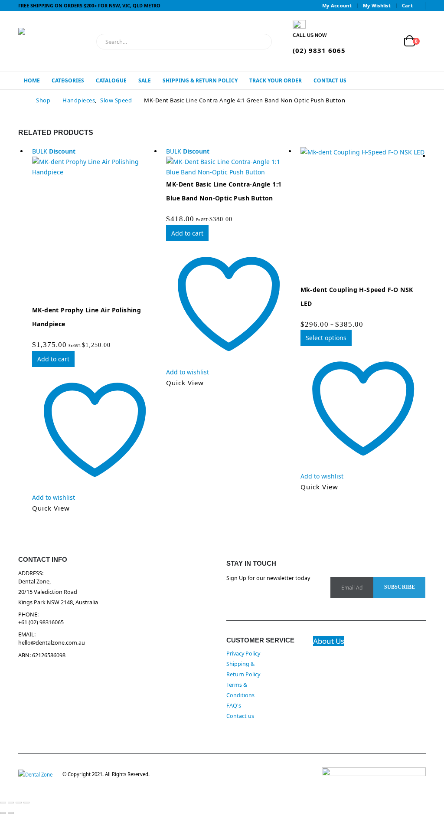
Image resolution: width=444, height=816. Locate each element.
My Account (337, 5)
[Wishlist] (389, 41)
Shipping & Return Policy (200, 80)
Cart (407, 5)
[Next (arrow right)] (11, 813)
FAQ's (233, 705)
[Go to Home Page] (21, 100)
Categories (68, 80)
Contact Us (329, 80)
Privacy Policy (243, 653)
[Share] (19, 802)
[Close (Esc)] (26, 802)
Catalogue (111, 80)
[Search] (259, 41)
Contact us (240, 716)
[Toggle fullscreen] (11, 802)
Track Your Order (275, 80)
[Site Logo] (55, 41)
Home (32, 80)
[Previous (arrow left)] (3, 813)
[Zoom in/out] (3, 802)
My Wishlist (377, 5)
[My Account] (369, 41)
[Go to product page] (363, 214)
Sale (144, 80)
